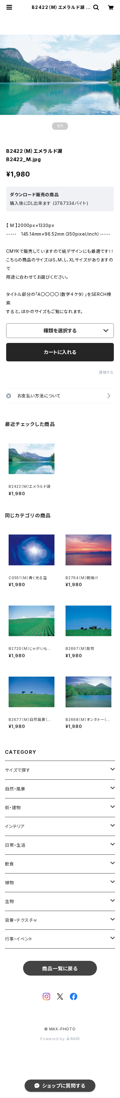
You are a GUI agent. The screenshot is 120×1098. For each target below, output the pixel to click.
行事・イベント (19, 938)
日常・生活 (15, 845)
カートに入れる (60, 352)
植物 (9, 882)
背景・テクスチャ (21, 920)
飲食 (9, 863)
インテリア (15, 826)
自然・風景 (15, 788)
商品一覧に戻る (60, 968)
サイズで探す (17, 770)
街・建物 (13, 807)
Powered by (53, 1038)
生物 (9, 901)
